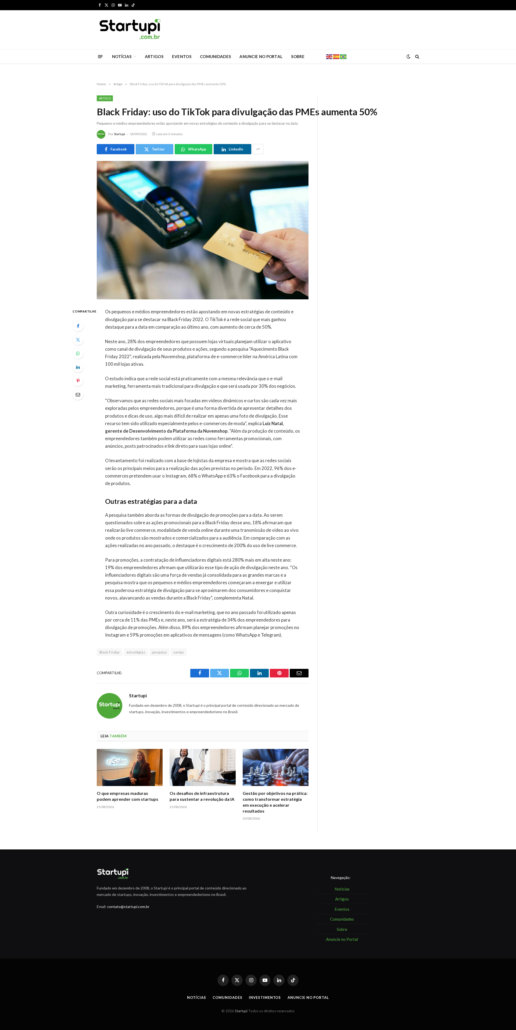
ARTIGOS (154, 56)
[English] (329, 56)
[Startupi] (130, 29)
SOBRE (297, 56)
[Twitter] (78, 339)
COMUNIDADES (215, 56)
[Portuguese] (343, 56)
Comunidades (227, 997)
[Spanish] (336, 56)
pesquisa (159, 652)
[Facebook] (78, 326)
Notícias (196, 997)
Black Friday (109, 652)
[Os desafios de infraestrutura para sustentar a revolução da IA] (202, 767)
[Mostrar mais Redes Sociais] (258, 149)
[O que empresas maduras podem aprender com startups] (130, 767)
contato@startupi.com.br (128, 906)
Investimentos (265, 997)
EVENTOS (181, 56)
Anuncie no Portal (308, 997)
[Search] (416, 57)
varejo (178, 652)
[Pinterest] (78, 380)
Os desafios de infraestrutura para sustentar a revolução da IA (202, 796)
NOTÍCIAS (121, 56)
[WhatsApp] (78, 353)
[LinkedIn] (78, 367)
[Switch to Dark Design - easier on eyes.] (408, 56)
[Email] (78, 394)
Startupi (119, 134)
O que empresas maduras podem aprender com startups (127, 796)
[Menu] (100, 56)
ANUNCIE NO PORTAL (260, 56)
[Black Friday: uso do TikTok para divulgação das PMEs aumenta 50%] (203, 230)
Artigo (105, 98)
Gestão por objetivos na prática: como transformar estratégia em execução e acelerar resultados (275, 802)
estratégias (136, 652)
